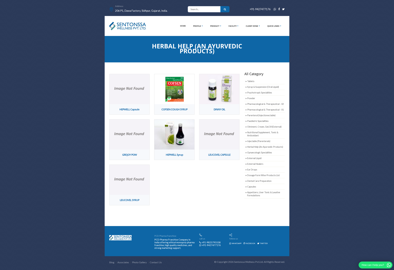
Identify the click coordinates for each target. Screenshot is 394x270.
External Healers (255, 164)
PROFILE (197, 26)
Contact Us (156, 262)
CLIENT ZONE (252, 26)
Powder (251, 98)
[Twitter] (283, 9)
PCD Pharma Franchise (165, 236)
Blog (111, 262)
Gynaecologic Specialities (259, 152)
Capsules (251, 186)
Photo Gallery (139, 262)
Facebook (250, 243)
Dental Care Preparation (259, 181)
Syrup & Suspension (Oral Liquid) (263, 87)
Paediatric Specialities (258, 121)
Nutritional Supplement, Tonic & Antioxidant (262, 134)
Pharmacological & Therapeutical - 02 (265, 104)
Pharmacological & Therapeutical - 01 (265, 109)
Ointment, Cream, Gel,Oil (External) (264, 126)
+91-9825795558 (211, 242)
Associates (123, 262)
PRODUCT (214, 26)
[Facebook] (279, 9)
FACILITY (233, 26)
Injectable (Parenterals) (258, 141)
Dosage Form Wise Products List (263, 175)
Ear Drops (252, 169)
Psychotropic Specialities (259, 92)
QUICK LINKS (273, 26)
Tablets (250, 81)
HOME (183, 26)
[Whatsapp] (275, 9)
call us (202, 238)
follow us (233, 238)
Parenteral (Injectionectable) (261, 115)
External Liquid (254, 158)
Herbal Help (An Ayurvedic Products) (265, 147)
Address (119, 6)
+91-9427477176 (260, 9)
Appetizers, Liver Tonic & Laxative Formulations (263, 194)
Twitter (264, 243)
